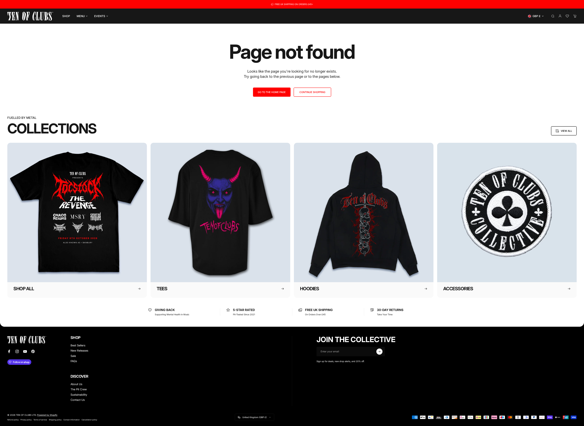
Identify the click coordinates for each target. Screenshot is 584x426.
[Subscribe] (379, 352)
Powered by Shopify (47, 415)
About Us (76, 384)
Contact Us (78, 399)
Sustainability (79, 394)
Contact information (71, 420)
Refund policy (13, 420)
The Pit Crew (79, 389)
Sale (73, 356)
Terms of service (40, 420)
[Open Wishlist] (567, 16)
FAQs (74, 361)
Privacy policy (26, 420)
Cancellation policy (89, 420)
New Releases (79, 350)
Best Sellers (78, 345)
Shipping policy (55, 420)
